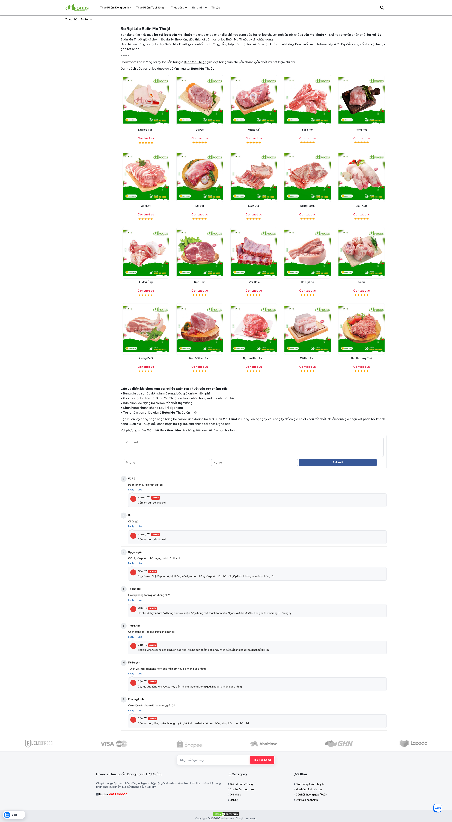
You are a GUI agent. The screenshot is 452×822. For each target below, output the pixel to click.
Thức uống (177, 7)
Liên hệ (234, 799)
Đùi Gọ (200, 129)
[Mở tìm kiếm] (382, 7)
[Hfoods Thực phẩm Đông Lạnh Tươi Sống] (77, 7)
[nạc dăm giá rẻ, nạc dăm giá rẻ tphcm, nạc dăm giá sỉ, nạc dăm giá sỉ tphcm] (200, 252)
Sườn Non (307, 129)
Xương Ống (146, 282)
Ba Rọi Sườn (307, 205)
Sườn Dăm (254, 282)
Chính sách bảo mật (242, 789)
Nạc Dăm (199, 282)
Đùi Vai (199, 205)
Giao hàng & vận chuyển (310, 784)
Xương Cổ (254, 129)
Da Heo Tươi (145, 129)
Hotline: (113, 794)
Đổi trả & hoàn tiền (307, 799)
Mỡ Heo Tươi (307, 358)
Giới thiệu (235, 794)
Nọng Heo (361, 129)
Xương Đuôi (146, 358)
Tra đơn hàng (262, 760)
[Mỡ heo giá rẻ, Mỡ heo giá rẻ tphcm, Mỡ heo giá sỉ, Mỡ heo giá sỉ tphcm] (307, 329)
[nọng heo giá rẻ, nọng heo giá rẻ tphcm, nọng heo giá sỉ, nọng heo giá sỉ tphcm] (361, 100)
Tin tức (215, 7)
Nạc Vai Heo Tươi (253, 358)
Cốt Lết (146, 205)
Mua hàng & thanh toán (309, 789)
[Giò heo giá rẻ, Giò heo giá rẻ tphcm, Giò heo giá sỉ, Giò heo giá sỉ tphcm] (361, 252)
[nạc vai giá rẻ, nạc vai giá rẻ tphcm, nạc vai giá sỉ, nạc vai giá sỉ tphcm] (254, 329)
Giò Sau (361, 282)
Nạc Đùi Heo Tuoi (199, 358)
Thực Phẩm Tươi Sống (150, 7)
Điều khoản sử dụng (241, 784)
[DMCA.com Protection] (226, 813)
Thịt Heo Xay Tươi (361, 358)
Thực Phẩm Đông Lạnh (114, 7)
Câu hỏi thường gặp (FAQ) (311, 794)
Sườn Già (253, 205)
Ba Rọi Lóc (307, 282)
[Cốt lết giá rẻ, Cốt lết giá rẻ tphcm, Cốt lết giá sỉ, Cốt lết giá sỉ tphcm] (146, 176)
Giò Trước (361, 205)
